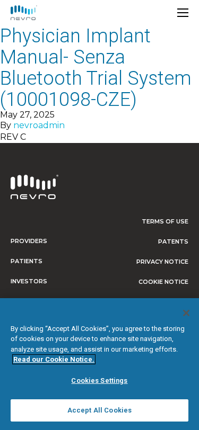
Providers (29, 241)
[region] (99, 364)
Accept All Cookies (99, 410)
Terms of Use (165, 221)
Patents (173, 241)
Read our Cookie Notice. (53, 359)
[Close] (186, 313)
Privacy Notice (162, 261)
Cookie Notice (163, 281)
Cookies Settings (99, 380)
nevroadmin (39, 125)
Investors (29, 281)
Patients (26, 261)
